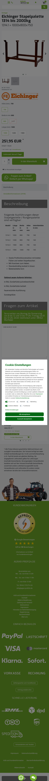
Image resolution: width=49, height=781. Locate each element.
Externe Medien (13, 405)
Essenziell (12, 401)
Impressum (39, 394)
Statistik (22, 401)
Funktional (26, 405)
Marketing (33, 401)
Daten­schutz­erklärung (22, 398)
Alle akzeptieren (24, 414)
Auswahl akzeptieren (24, 419)
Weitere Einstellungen (11, 410)
